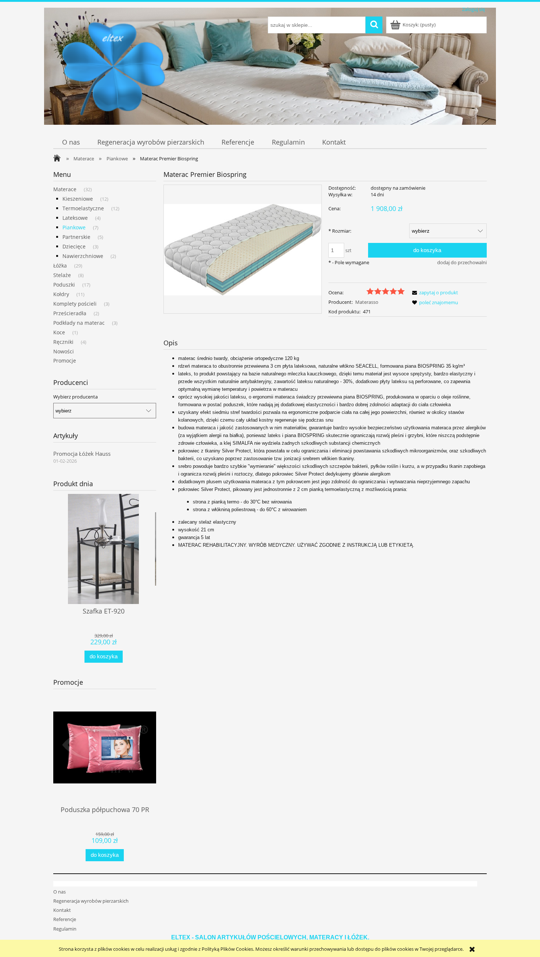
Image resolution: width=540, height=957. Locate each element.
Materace (64, 189)
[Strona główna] (113, 70)
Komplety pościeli (75, 303)
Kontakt (62, 910)
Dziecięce (74, 246)
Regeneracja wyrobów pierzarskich (91, 901)
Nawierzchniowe (82, 255)
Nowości (63, 351)
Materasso (366, 302)
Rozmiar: (339, 231)
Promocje (64, 360)
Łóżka (60, 265)
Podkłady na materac (79, 322)
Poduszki (64, 284)
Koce (59, 332)
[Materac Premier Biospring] (242, 249)
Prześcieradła (69, 313)
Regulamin (64, 928)
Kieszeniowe (77, 198)
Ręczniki (63, 341)
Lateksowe (75, 217)
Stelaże (62, 275)
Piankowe (74, 227)
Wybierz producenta (75, 396)
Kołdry (61, 294)
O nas (59, 891)
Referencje (64, 919)
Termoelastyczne (83, 208)
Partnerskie (76, 236)
